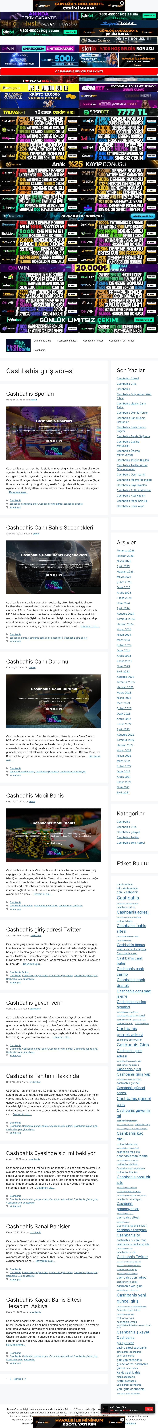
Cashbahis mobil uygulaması (131, 1168)
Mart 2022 (123, 761)
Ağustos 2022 (125, 734)
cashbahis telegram (132, 1230)
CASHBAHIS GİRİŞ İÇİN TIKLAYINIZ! (79, 71)
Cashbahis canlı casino (130, 971)
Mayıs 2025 (124, 576)
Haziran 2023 (125, 687)
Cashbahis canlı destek (131, 982)
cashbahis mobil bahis (46, 905)
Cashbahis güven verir (34, 1002)
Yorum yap (15, 507)
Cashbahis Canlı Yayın (130, 506)
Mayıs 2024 (124, 629)
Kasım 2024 (124, 597)
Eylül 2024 (123, 608)
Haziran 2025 (125, 571)
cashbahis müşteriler (127, 1172)
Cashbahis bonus (131, 945)
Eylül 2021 (123, 792)
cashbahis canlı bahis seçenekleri (45, 637)
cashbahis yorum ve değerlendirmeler (131, 1306)
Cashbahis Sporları (30, 393)
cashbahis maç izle (128, 1151)
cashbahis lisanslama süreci (128, 1148)
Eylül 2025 (123, 566)
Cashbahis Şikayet (67, 340)
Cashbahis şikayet (133, 1332)
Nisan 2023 (124, 697)
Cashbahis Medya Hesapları (134, 479)
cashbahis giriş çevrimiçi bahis (129, 1079)
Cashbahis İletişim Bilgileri (133, 460)
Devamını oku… (18, 492)
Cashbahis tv (128, 1235)
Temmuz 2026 (126, 550)
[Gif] (79, 164)
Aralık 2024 (124, 592)
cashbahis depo (139, 1020)
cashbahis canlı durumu (22, 771)
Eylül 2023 (123, 671)
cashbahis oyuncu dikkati (127, 1188)
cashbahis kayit (142, 1124)
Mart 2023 (123, 703)
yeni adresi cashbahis (129, 1384)
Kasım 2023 (124, 661)
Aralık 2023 (124, 655)
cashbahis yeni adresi (127, 1282)
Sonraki (20, 1378)
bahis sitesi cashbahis (127, 888)
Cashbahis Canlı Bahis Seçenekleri (49, 527)
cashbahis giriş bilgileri (128, 1065)
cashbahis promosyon (129, 1199)
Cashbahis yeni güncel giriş (20, 979)
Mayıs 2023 (124, 692)
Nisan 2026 (124, 561)
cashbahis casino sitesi (131, 1015)
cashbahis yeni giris (129, 1286)
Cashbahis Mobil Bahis (35, 795)
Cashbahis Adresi (128, 378)
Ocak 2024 (123, 650)
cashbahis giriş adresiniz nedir (129, 1061)
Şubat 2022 (124, 766)
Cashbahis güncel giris (85, 975)
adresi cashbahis (125, 884)
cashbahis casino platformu (127, 1012)
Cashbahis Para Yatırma (129, 1191)
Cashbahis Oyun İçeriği (131, 474)
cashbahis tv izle (126, 1252)
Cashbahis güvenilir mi (134, 1113)
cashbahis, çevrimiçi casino (127, 904)
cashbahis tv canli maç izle (133, 1244)
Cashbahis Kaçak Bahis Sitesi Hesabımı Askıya (43, 1302)
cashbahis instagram (127, 1120)
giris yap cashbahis (129, 1359)
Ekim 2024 (123, 603)
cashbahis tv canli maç (71, 905)
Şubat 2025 (124, 582)
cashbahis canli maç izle (131, 949)
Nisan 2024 (124, 634)
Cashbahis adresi (133, 912)
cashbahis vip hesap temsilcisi (129, 1266)
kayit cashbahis (128, 1372)
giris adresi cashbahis (129, 1351)
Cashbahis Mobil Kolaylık (132, 500)
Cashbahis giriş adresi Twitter (43, 929)
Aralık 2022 (124, 718)
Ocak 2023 (123, 713)
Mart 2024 (123, 640)
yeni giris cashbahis (130, 1389)
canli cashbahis (127, 892)
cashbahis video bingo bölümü (129, 1262)
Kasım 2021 (124, 782)
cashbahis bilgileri (124, 940)
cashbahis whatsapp (127, 1269)
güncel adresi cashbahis (132, 1364)
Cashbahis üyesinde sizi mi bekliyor (51, 1153)
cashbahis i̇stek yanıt (125, 1125)
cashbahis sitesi (128, 1217)
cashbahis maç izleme (132, 1156)
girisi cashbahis (125, 1355)
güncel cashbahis (127, 1368)
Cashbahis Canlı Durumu (37, 661)
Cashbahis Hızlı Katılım (131, 495)
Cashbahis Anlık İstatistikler (134, 490)
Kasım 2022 (124, 724)
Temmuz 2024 (126, 618)
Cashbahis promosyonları (128, 1206)
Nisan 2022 (124, 755)
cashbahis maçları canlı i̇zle (127, 1161)
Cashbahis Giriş (42, 340)
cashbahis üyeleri (125, 1318)
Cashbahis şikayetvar (125, 1340)
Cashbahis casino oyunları (131, 1004)
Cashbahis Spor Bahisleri (132, 1225)
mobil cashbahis (126, 1376)
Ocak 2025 (123, 587)
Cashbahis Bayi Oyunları (132, 485)
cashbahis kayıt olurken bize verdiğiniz (132, 1129)
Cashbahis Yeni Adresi (121, 340)
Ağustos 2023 (125, 676)
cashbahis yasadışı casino (127, 1274)
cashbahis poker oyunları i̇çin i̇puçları (131, 1196)
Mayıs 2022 (124, 750)
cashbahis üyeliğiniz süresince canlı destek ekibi (134, 1326)
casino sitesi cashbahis (132, 1347)
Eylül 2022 (123, 729)
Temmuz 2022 (126, 739)
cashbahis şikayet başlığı (73, 771)
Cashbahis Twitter (93, 340)
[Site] (39, 121)
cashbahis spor (123, 1222)
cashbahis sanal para (125, 1214)
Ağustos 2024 (125, 613)
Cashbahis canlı (127, 953)
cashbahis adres (18, 637)
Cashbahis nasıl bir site (133, 1180)
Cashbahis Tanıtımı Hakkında (42, 1076)
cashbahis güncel (128, 1083)
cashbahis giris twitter (129, 1039)
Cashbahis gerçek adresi (35, 975)
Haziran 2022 (125, 745)
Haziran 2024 (125, 624)
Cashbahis (39, 349)
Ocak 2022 (123, 771)
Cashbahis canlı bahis (129, 961)
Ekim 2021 (123, 787)
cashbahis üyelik (127, 1321)
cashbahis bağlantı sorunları (128, 936)
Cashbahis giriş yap (133, 1074)
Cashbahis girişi (129, 1069)
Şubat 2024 (124, 645)
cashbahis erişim (125, 1023)
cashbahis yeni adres (131, 1277)
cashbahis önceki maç (125, 1314)
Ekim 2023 (123, 666)
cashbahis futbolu (142, 1024)
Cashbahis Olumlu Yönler (132, 412)
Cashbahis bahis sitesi (131, 928)
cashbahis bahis (125, 921)
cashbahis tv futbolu (125, 1248)
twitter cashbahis (126, 1380)
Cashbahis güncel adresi (131, 1090)
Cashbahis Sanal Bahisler (38, 1226)
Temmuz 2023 (126, 682)
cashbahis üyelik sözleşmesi (128, 1393)
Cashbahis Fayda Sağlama (133, 436)
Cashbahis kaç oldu (130, 1136)
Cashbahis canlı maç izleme (134, 994)
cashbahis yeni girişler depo (128, 1290)
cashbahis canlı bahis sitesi (24, 503)
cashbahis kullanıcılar (127, 1144)
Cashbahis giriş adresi (50, 503)
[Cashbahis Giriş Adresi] (18, 345)
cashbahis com (124, 1019)
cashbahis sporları (73, 503)
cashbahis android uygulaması (129, 917)
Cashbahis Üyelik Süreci (128, 1310)
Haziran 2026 (125, 555)
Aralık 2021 (124, 776)
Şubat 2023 (124, 708)
